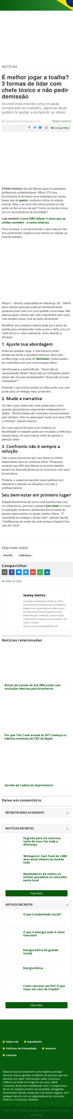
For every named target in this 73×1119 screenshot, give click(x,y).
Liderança (25, 555)
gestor (23, 200)
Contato (11, 1055)
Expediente (34, 1041)
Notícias (9, 66)
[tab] (36, 812)
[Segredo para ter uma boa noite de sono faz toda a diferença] (13, 842)
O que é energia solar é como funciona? (44, 933)
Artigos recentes (19, 905)
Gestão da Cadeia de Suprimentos (29, 785)
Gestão (8, 555)
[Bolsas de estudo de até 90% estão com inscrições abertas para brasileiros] (36, 679)
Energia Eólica (33, 968)
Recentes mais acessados (24, 813)
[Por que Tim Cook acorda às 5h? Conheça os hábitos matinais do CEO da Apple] (36, 729)
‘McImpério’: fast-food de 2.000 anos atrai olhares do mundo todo (45, 859)
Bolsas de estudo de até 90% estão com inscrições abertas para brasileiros (33, 687)
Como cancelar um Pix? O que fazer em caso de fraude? (44, 987)
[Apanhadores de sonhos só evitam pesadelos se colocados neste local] (13, 878)
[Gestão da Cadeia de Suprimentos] (36, 779)
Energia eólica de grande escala (40, 951)
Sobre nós (12, 1041)
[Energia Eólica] (13, 972)
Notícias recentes (19, 828)
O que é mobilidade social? (42, 914)
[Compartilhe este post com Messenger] (40, 127)
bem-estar (52, 506)
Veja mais (36, 893)
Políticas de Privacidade (21, 1048)
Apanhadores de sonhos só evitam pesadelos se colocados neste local (45, 877)
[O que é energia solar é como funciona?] (13, 936)
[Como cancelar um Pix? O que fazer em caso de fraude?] (13, 990)
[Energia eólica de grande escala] (13, 954)
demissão (42, 358)
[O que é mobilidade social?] (13, 918)
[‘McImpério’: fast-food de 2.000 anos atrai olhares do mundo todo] (13, 860)
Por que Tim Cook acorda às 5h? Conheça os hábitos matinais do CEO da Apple (35, 736)
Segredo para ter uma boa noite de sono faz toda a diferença (42, 841)
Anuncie (50, 1048)
